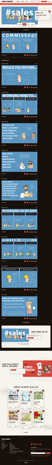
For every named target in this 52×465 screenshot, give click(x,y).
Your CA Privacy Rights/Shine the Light (14, 448)
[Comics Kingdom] (6, 439)
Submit (48, 453)
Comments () (4, 87)
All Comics (3, 448)
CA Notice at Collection (12, 447)
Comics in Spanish (4, 446)
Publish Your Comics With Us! (13, 452)
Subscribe (44, 1)
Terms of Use (11, 449)
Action (10, 426)
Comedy (23, 408)
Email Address (33, 451)
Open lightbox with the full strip (19, 43)
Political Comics (3, 447)
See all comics (26, 432)
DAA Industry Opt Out (12, 446)
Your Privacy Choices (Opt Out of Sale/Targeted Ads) (16, 451)
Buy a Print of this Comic (33, 87)
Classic (10, 407)
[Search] (39, 1)
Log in (49, 1)
